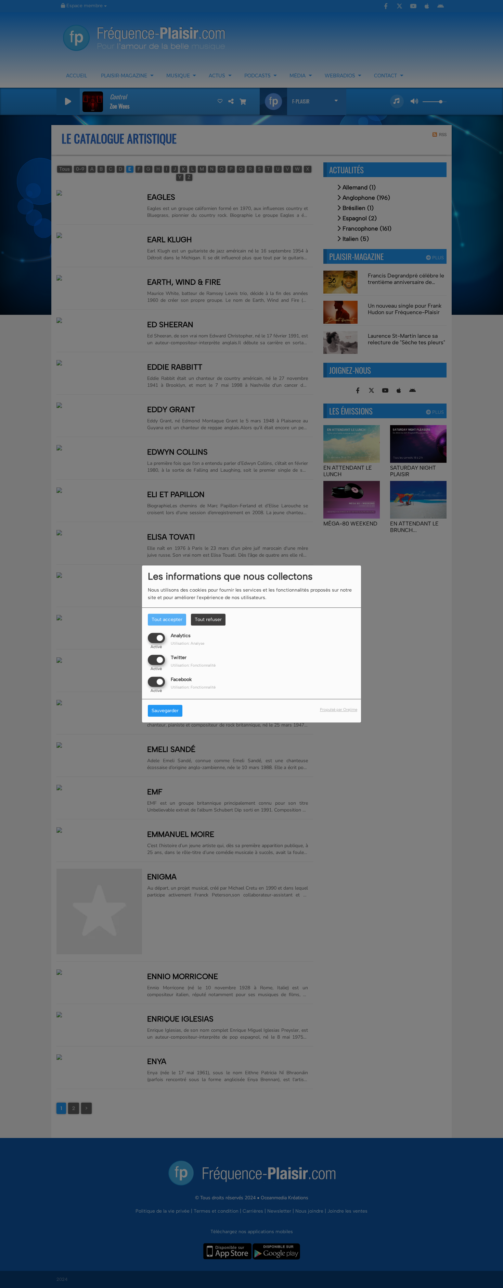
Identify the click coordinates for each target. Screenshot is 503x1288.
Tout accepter (167, 619)
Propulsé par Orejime (338, 709)
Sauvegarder (165, 711)
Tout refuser (208, 619)
